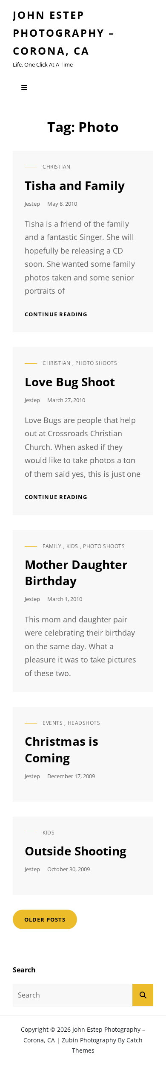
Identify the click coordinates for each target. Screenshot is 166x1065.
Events (53, 723)
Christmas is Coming (61, 749)
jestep (32, 203)
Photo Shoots (96, 363)
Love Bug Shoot (70, 381)
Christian (57, 166)
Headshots (84, 723)
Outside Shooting (75, 851)
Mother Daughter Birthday (76, 572)
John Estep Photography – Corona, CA (64, 33)
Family (52, 546)
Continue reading (56, 314)
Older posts (45, 919)
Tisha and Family (75, 185)
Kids (72, 546)
